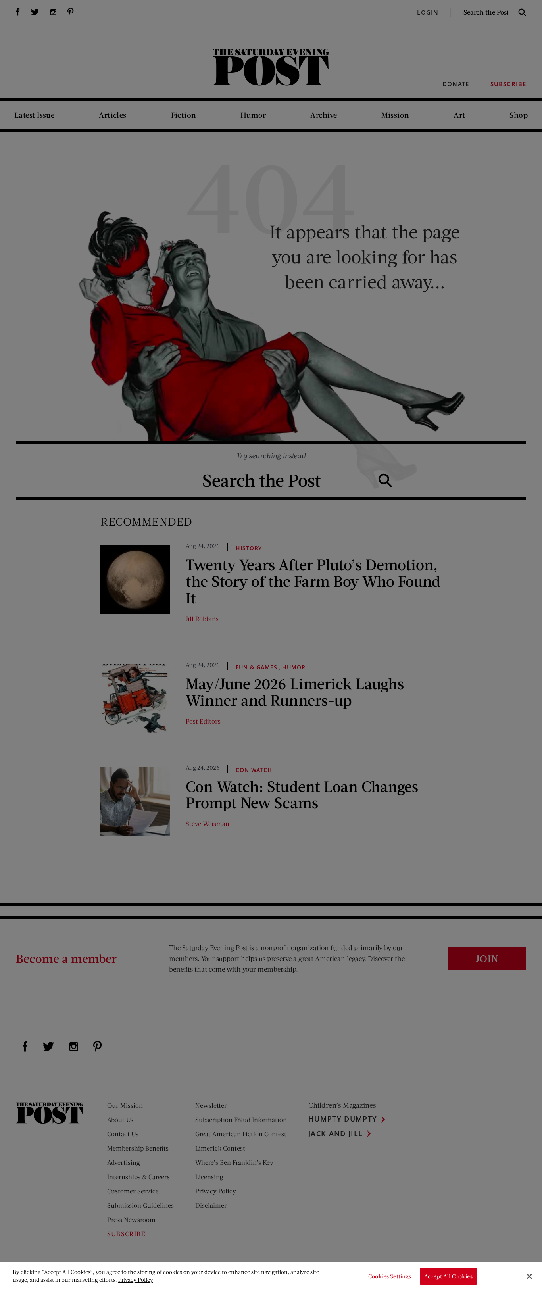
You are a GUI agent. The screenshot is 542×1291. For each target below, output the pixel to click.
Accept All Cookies (448, 1276)
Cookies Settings (389, 1276)
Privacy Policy (135, 1279)
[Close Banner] (529, 1276)
